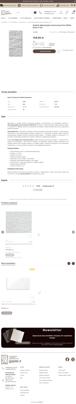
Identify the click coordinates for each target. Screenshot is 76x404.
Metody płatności (43, 370)
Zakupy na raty (24, 372)
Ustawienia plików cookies (64, 375)
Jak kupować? (61, 370)
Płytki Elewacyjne (9, 241)
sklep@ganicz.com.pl (50, 11)
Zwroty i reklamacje (44, 382)
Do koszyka (8, 313)
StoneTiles (35, 32)
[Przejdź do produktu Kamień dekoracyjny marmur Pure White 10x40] (19, 222)
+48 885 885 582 (49, 13)
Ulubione (22, 395)
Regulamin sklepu (43, 372)
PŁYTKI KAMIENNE (13, 22)
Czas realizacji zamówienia (45, 380)
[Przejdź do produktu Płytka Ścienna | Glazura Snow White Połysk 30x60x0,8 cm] (18, 284)
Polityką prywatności (58, 344)
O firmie (22, 375)
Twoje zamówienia (24, 390)
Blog (21, 377)
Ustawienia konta (24, 392)
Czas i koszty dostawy (44, 377)
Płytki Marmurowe (22, 22)
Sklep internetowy (37, 402)
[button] (35, 12)
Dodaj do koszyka (45, 51)
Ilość (34, 41)
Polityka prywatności (44, 375)
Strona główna (4, 22)
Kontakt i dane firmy (25, 370)
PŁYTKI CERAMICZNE (6, 301)
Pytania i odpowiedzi (63, 372)
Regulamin (48, 343)
